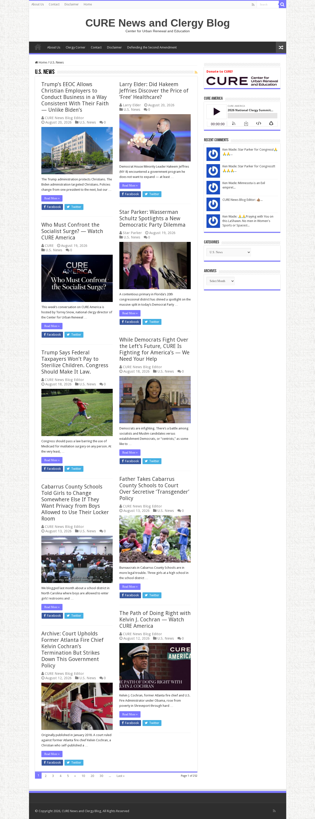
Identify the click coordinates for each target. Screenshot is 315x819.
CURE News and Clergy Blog (157, 23)
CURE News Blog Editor (64, 118)
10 (83, 776)
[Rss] (253, 5)
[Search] (282, 4)
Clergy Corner (75, 47)
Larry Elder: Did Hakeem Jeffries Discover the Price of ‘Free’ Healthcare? (154, 90)
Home (88, 4)
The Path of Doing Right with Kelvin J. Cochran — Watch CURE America (155, 619)
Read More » (52, 198)
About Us (38, 4)
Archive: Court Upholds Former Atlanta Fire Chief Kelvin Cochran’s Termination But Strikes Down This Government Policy (72, 649)
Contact (54, 4)
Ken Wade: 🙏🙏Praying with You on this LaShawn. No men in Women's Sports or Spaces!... (247, 221)
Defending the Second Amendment (152, 47)
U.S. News (87, 122)
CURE (49, 245)
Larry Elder (132, 105)
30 (101, 776)
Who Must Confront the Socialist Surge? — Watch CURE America (72, 231)
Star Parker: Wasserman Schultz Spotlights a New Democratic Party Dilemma (152, 218)
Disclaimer (71, 4)
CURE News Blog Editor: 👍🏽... (242, 200)
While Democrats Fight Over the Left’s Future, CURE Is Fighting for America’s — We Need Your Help (154, 349)
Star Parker (132, 233)
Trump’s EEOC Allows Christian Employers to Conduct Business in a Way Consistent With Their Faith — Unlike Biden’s (75, 97)
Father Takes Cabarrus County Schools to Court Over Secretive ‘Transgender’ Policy (154, 488)
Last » (121, 776)
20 (92, 776)
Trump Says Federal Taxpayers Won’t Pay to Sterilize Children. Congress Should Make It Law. (74, 362)
